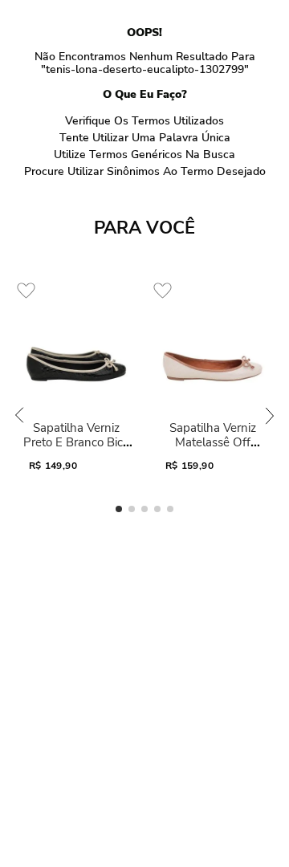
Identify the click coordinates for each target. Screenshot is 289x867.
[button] (119, 509)
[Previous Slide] (19, 415)
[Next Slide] (270, 415)
